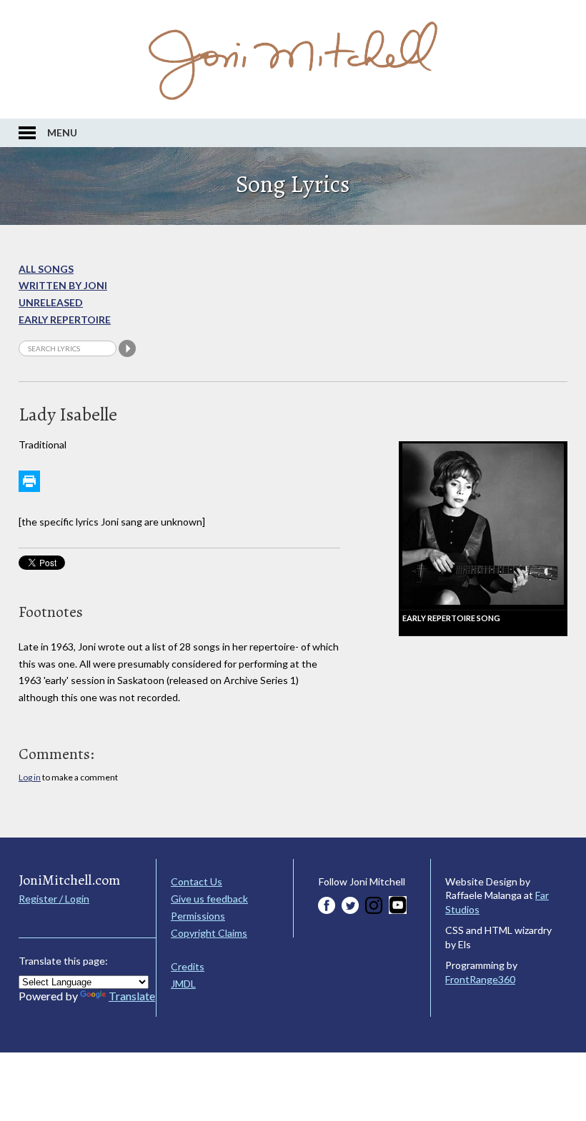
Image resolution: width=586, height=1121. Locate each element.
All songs (46, 269)
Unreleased (51, 302)
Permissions (198, 916)
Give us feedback (209, 899)
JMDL (183, 983)
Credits (187, 966)
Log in (30, 777)
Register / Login (54, 899)
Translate (132, 995)
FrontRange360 (480, 979)
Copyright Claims (209, 933)
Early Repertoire (65, 319)
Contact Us (196, 881)
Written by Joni (63, 285)
